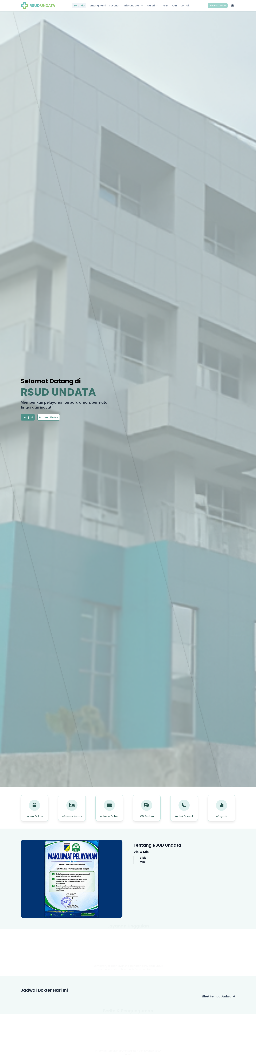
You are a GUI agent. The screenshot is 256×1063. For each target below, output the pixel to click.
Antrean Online (218, 5)
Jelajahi (28, 417)
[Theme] (232, 5)
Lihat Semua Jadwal (217, 996)
